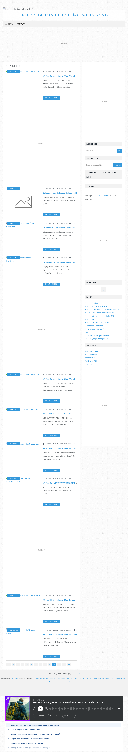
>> (69, 665)
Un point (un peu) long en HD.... (98, 339)
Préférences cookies (74, 682)
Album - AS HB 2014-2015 (96, 306)
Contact (21, 24)
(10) (89, 364)
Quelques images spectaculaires (97, 335)
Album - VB (90, 319)
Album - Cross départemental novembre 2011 (102, 309)
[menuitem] (9, 24)
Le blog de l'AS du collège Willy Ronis (64, 14)
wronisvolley (103, 196)
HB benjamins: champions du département (61, 262)
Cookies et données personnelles (56, 682)
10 (59, 665)
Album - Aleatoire (92, 303)
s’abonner (41, 715)
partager (56, 715)
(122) (91, 354)
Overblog (77, 673)
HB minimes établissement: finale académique (62, 227)
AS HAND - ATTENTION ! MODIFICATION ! (63, 483)
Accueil (9, 24)
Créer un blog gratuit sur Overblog (45, 678)
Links (87, 332)
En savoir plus (51, 98)
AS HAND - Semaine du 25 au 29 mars (59, 413)
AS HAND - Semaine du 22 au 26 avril (59, 76)
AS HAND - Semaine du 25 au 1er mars (59, 599)
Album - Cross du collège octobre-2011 (100, 313)
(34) (91, 361)
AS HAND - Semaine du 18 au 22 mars (59, 448)
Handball (14, 72)
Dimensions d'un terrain (94, 326)
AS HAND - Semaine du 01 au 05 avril (59, 379)
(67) (91, 358)
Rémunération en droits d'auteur (103, 678)
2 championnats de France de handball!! (60, 192)
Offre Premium (120, 678)
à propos (70, 715)
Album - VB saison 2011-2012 (97, 322)
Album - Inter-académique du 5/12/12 (99, 316)
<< (9, 665)
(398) (91, 351)
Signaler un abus (79, 678)
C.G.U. (89, 678)
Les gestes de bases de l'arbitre (97, 329)
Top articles (61, 678)
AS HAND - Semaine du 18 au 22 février (60, 634)
